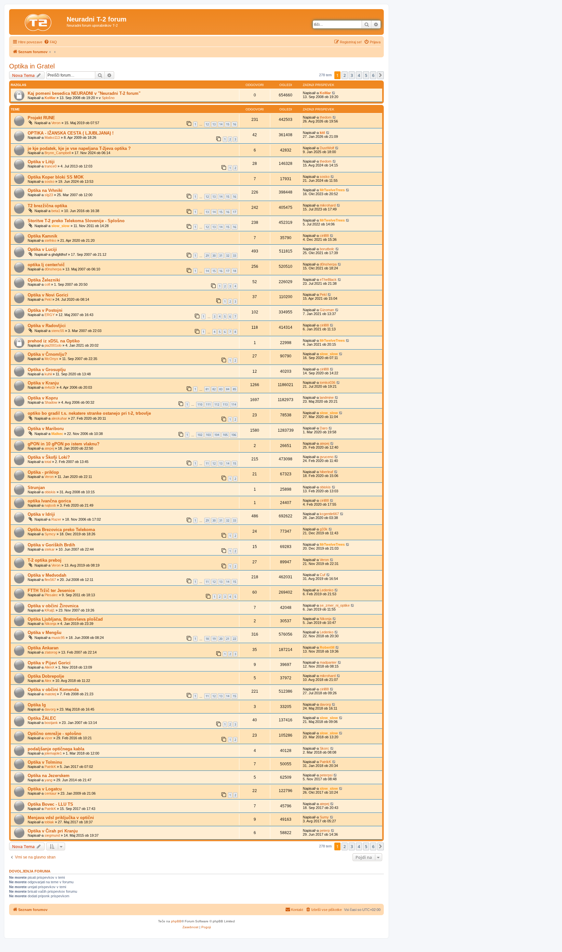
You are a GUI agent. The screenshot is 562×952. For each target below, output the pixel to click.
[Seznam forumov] (39, 21)
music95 (58, 638)
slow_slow (60, 226)
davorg (50, 709)
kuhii (48, 374)
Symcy (50, 534)
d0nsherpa (53, 269)
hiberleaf (326, 472)
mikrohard (328, 205)
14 (220, 124)
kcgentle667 (329, 514)
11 (207, 463)
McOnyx (51, 359)
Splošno (108, 98)
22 (234, 639)
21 (227, 639)
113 (225, 404)
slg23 (49, 195)
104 (216, 435)
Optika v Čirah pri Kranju (53, 831)
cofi (47, 284)
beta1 (55, 211)
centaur (51, 793)
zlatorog (51, 652)
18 (234, 271)
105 (225, 435)
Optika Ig (37, 704)
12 (207, 124)
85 (234, 389)
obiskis (50, 492)
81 (207, 389)
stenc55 (57, 331)
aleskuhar (59, 418)
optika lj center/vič (46, 264)
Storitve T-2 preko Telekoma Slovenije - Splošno (76, 220)
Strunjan (36, 487)
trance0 (51, 166)
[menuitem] (50, 42)
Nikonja (50, 624)
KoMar (50, 98)
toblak (49, 822)
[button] (380, 75)
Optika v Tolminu (45, 762)
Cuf (322, 575)
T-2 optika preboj (44, 560)
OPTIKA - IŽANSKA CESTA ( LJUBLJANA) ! (71, 133)
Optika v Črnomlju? (47, 354)
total (48, 462)
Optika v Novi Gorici (48, 295)
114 (233, 404)
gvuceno (326, 457)
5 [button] (366, 75)
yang (48, 780)
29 (207, 255)
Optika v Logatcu (45, 788)
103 (208, 435)
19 (214, 639)
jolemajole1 (53, 753)
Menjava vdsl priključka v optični (61, 817)
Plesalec (51, 595)
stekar (50, 549)
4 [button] (359, 75)
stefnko (50, 240)
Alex (48, 681)
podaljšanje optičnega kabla (56, 748)
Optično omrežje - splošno (54, 733)
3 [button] (352, 75)
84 (227, 389)
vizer (48, 738)
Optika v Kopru (43, 398)
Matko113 (52, 137)
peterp (325, 830)
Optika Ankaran (43, 647)
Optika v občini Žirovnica (53, 605)
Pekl (48, 299)
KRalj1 (50, 610)
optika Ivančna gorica (49, 500)
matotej (50, 694)
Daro (324, 428)
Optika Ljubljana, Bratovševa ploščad (65, 619)
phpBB (176, 921)
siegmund (52, 835)
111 (208, 404)
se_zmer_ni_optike (335, 605)
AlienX (49, 667)
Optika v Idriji (41, 514)
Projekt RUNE (41, 117)
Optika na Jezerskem (49, 775)
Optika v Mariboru (46, 428)
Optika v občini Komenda (53, 689)
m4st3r (50, 387)
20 (220, 639)
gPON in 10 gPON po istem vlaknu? (64, 443)
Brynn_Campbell (58, 153)
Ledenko (326, 590)
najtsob (50, 505)
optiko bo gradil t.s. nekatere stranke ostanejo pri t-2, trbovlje (89, 413)
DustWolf (327, 148)
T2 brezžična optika (47, 205)
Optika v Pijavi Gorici (49, 662)
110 (199, 404)
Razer (56, 519)
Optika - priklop (43, 472)
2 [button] (344, 75)
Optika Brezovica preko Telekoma (61, 529)
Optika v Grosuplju (47, 369)
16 (234, 124)
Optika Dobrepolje (46, 676)
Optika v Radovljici (47, 325)
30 (214, 255)
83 (220, 389)
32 (227, 255)
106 (233, 435)
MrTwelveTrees (332, 190)
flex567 (50, 580)
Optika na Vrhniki (45, 190)
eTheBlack (328, 279)
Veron (55, 123)
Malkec (57, 434)
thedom (325, 117)
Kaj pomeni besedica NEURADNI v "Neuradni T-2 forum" (84, 93)
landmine (327, 397)
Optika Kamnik (42, 236)
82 (214, 389)
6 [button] (373, 75)
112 (216, 404)
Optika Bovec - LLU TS (50, 804)
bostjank (51, 723)
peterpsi (326, 775)
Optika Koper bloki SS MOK (56, 177)
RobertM (327, 647)
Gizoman (327, 310)
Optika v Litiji (41, 161)
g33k (324, 529)
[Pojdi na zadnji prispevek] (334, 93)
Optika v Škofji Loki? (49, 457)
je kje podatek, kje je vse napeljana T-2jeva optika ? (79, 148)
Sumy (324, 817)
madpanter (328, 662)
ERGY (50, 315)
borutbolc (327, 249)
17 (234, 212)
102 (199, 435)
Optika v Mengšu (44, 632)
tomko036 (327, 382)
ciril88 (324, 236)
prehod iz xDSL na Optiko (54, 341)
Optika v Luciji (42, 249)
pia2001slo (53, 345)
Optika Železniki (44, 280)
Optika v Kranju (43, 383)
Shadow (51, 402)
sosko (49, 181)
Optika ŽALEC (42, 718)
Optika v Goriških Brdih (51, 544)
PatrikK (50, 767)
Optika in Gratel (32, 66)
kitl (322, 133)
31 (220, 255)
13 (214, 124)
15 (227, 124)
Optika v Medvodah (47, 575)
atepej (49, 448)
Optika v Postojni (45, 310)
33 (234, 255)
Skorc (324, 748)
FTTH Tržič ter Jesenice (51, 590)
